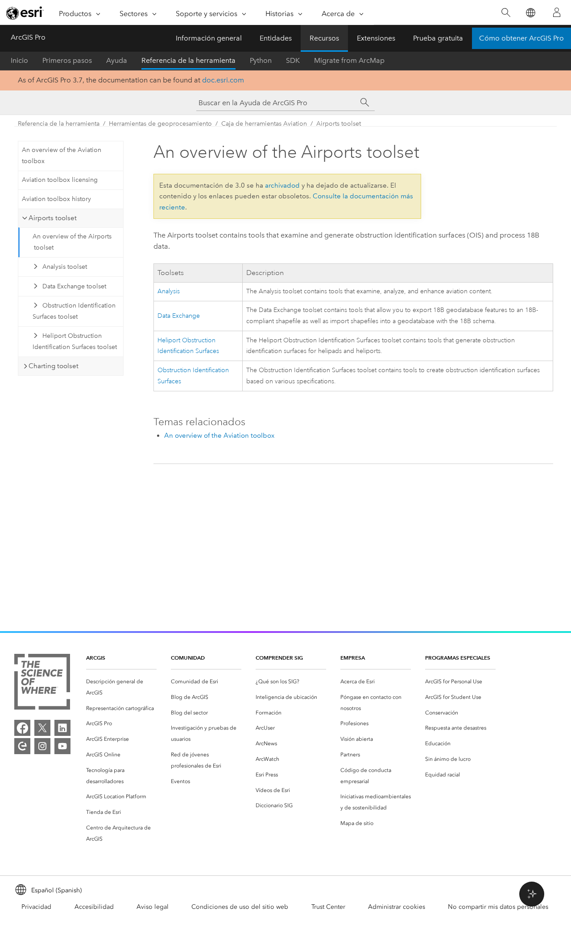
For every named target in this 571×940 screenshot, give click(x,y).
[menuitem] (121, 687)
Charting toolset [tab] (54, 366)
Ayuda (116, 60)
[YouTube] (62, 746)
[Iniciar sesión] (556, 12)
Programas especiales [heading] (457, 657)
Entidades (276, 38)
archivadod (282, 185)
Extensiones (376, 38)
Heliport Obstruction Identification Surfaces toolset (75, 341)
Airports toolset (338, 123)
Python (261, 60)
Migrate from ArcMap (349, 60)
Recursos (324, 38)
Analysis (168, 291)
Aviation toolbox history (56, 199)
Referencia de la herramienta (188, 60)
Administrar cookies (396, 907)
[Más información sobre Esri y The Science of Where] (42, 683)
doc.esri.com (223, 80)
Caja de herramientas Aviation (264, 123)
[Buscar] (505, 12)
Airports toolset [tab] (53, 218)
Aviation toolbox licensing (60, 180)
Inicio (19, 60)
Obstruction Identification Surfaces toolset (74, 311)
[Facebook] (22, 728)
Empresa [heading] (352, 657)
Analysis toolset (64, 267)
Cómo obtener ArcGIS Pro (521, 38)
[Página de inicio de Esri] (25, 13)
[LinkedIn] (62, 728)
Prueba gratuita (438, 38)
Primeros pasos (67, 60)
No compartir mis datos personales (498, 907)
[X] (42, 728)
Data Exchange (178, 316)
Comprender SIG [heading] (279, 657)
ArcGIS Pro (28, 37)
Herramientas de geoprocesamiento (160, 123)
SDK (293, 60)
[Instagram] (42, 746)
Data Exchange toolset (74, 286)
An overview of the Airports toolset (72, 242)
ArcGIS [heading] (95, 657)
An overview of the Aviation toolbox (61, 155)
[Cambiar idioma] (530, 12)
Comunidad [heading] (188, 657)
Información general (209, 38)
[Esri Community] (22, 746)
